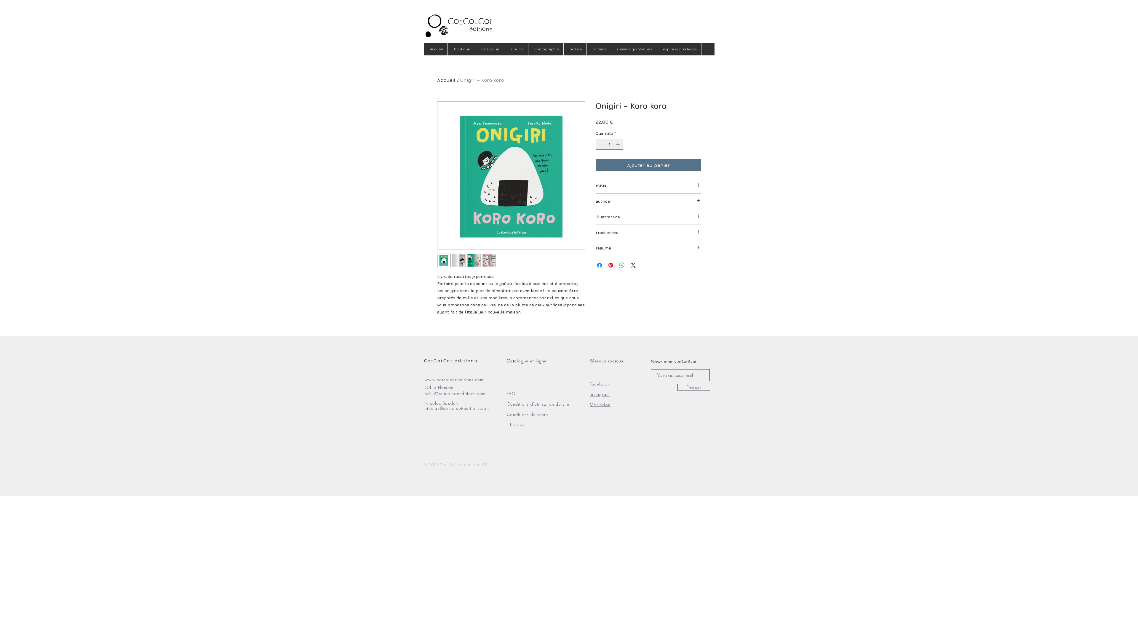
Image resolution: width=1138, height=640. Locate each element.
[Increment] (618, 144)
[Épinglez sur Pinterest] (610, 265)
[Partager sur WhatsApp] (622, 265)
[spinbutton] (609, 144)
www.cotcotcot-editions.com (454, 379)
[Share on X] (633, 265)
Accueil (446, 80)
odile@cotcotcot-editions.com (455, 393)
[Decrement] (600, 144)
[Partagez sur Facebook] (599, 265)
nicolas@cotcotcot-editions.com (457, 408)
